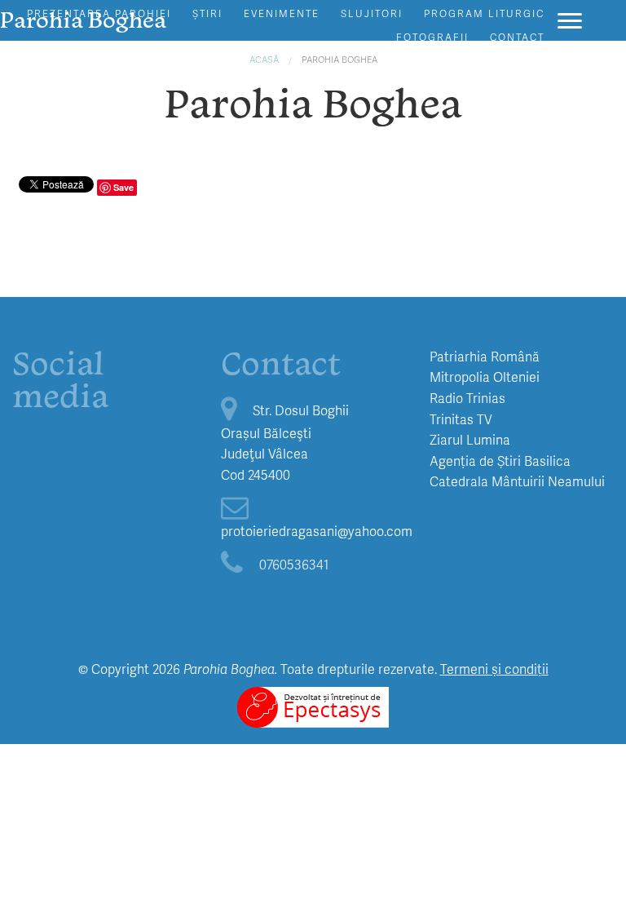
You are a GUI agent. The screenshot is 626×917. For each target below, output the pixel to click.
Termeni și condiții (494, 668)
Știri (207, 13)
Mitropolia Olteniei (485, 376)
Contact (517, 37)
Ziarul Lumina (470, 439)
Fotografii (432, 37)
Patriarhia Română (485, 356)
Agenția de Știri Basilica (500, 460)
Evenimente (282, 13)
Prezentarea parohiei (99, 13)
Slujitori (372, 13)
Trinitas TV (461, 419)
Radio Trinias (467, 397)
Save (123, 187)
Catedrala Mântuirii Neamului (517, 481)
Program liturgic (484, 13)
